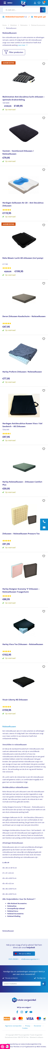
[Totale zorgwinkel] (23, 2)
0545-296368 (13, 959)
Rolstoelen (24, 25)
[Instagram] (21, 1012)
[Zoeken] (43, 9)
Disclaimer (37, 1026)
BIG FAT (21, 1037)
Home (4, 25)
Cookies (25, 1028)
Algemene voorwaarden (13, 1026)
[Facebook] (17, 1012)
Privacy (27, 1026)
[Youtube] (31, 1012)
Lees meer (21, 45)
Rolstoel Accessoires (38, 25)
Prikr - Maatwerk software (34, 1037)
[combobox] (21, 9)
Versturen (43, 984)
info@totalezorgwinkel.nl (29, 959)
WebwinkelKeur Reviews (11, 1046)
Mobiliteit (13, 25)
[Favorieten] (39, 3)
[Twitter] (26, 1012)
